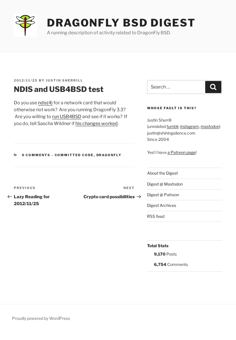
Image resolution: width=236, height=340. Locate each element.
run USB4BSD (66, 116)
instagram (189, 126)
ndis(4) (45, 102)
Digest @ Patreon (163, 194)
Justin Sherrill (64, 80)
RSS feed (155, 216)
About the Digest (162, 173)
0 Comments (36, 155)
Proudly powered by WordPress (41, 318)
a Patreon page (182, 152)
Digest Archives (161, 205)
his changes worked (96, 123)
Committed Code (74, 155)
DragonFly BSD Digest (121, 22)
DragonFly (109, 155)
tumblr (172, 126)
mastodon (210, 126)
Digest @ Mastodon (165, 184)
